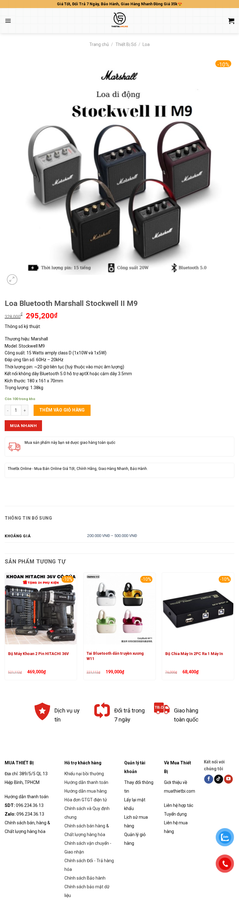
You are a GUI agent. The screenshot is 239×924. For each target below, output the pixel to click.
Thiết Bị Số (125, 44)
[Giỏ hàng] (231, 21)
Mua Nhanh (23, 425)
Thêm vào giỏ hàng (62, 409)
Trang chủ (99, 44)
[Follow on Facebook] (208, 779)
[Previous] (5, 628)
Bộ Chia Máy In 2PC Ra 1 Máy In (194, 653)
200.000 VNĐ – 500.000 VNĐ (112, 535)
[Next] (234, 628)
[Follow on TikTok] (218, 779)
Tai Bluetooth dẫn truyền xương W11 (115, 656)
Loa (146, 44)
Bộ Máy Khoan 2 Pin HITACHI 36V (38, 653)
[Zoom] (12, 279)
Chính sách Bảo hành (84, 878)
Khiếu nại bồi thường (84, 773)
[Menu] (8, 21)
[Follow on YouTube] (228, 779)
